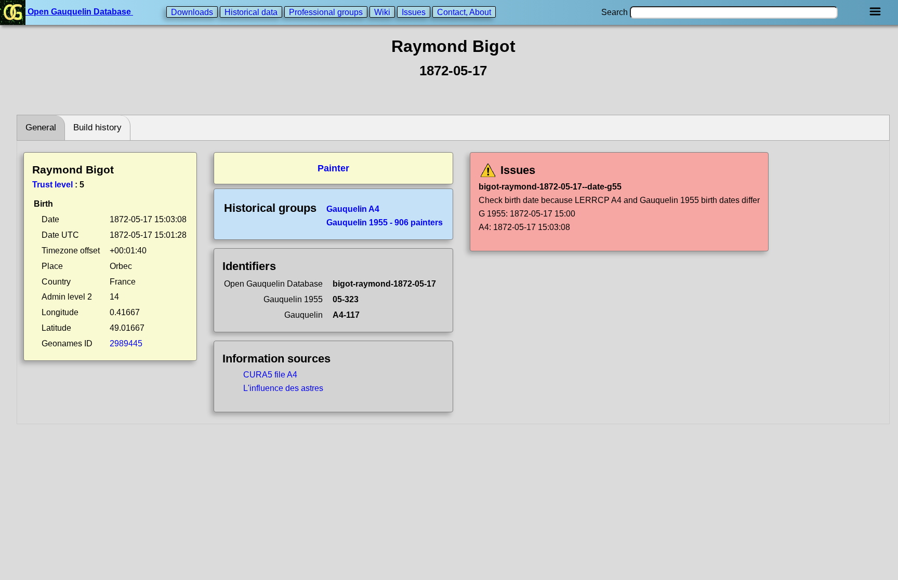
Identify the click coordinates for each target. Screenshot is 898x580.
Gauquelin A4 (352, 209)
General (40, 127)
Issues (414, 11)
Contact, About (464, 11)
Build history (97, 127)
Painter (333, 168)
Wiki (382, 11)
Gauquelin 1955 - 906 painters (384, 222)
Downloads (192, 11)
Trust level (52, 184)
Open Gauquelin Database (79, 11)
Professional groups (326, 11)
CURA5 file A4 (270, 374)
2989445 (126, 343)
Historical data (251, 11)
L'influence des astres (283, 388)
